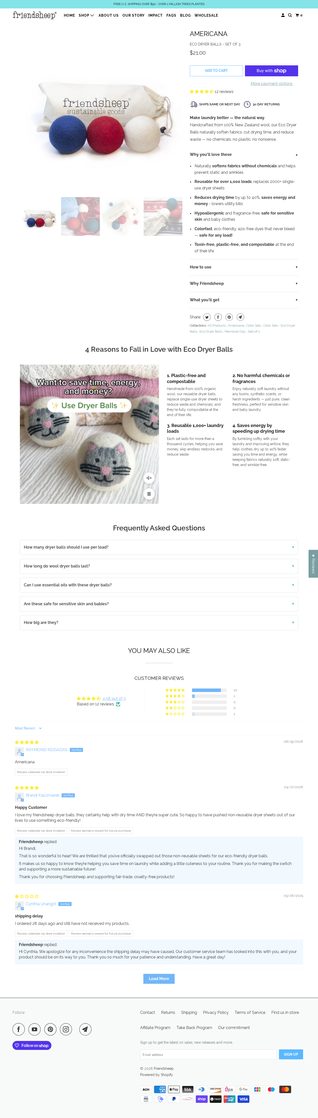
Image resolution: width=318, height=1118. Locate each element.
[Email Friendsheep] (86, 1029)
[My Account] (283, 15)
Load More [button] (159, 978)
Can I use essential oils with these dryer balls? (68, 585)
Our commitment (234, 1027)
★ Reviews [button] (313, 564)
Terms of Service (250, 1012)
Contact (147, 1012)
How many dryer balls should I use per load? (66, 547)
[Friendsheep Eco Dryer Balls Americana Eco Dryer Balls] (102, 109)
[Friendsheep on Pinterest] (51, 1029)
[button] (202, 91)
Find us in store (285, 1012)
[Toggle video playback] (149, 494)
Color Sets (253, 325)
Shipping (189, 1012)
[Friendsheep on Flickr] (77, 1029)
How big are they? (41, 622)
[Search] (290, 15)
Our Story (133, 15)
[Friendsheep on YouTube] (35, 1029)
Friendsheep (164, 1069)
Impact (155, 15)
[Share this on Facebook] (217, 317)
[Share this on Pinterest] (228, 317)
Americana (209, 34)
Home (69, 15)
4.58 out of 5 (114, 698)
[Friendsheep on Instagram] (67, 1029)
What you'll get (204, 300)
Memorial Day (235, 331)
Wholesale (206, 15)
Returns (168, 1012)
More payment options (272, 83)
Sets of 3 (254, 331)
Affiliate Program (155, 1027)
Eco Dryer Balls (210, 331)
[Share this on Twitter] (206, 317)
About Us (109, 15)
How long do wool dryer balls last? (57, 566)
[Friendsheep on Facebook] (19, 1029)
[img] (27, 742)
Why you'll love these (211, 154)
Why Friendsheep (207, 283)
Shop (84, 15)
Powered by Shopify (156, 1075)
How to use (200, 267)
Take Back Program (194, 1027)
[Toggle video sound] (149, 478)
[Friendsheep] (34, 15)
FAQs (171, 15)
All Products (216, 325)
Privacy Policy (216, 1012)
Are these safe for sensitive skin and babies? (66, 604)
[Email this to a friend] (240, 317)
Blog (185, 15)
